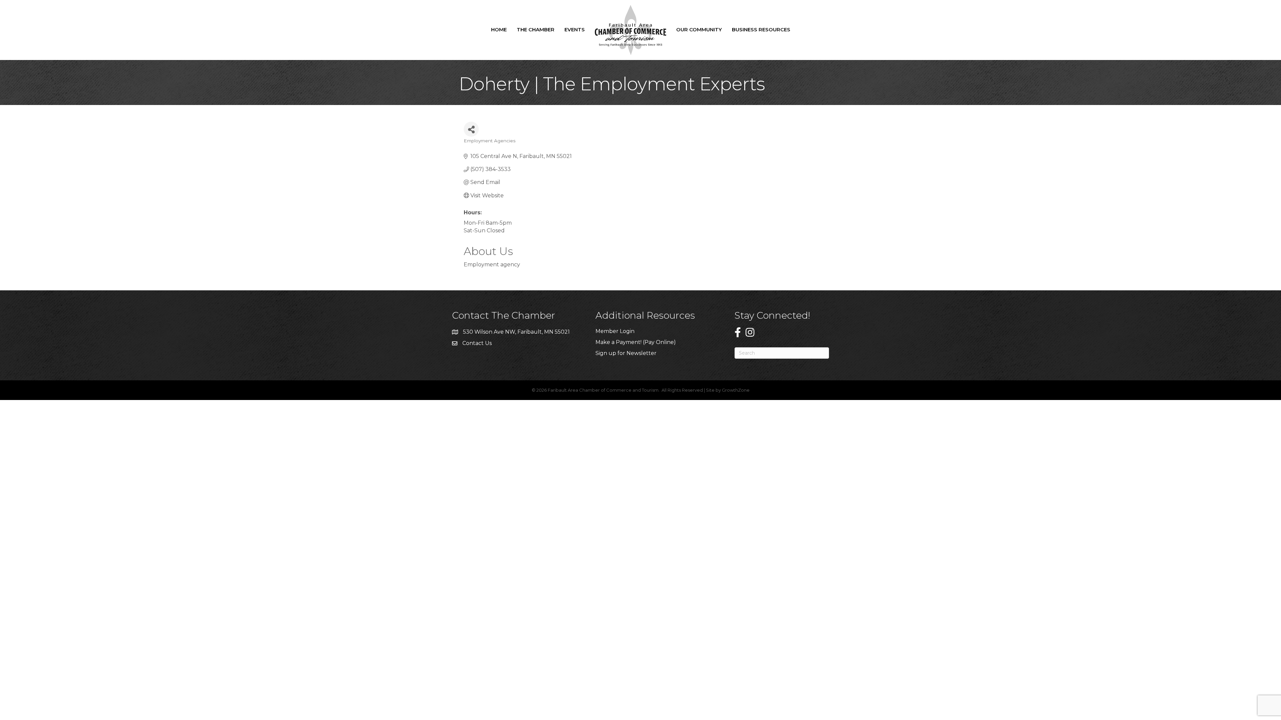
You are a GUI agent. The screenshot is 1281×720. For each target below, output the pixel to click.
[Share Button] (471, 129)
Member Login (614, 331)
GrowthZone (736, 390)
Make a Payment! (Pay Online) (636, 342)
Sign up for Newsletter (626, 353)
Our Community (699, 29)
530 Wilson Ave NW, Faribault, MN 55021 (516, 332)
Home (499, 29)
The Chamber (535, 29)
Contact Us (477, 343)
